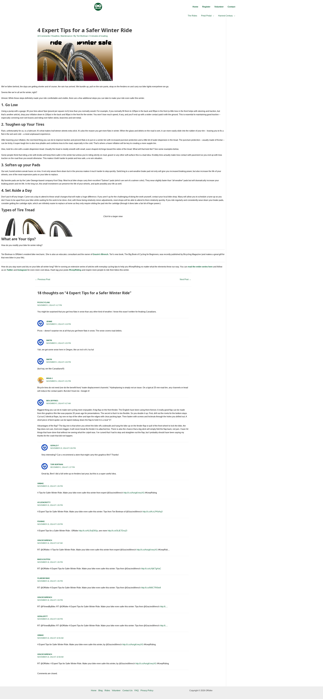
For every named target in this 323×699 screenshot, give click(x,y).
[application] (213, 16)
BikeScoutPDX (43, 559)
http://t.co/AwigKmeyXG (133, 493)
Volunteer (116, 690)
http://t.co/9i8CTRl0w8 (151, 588)
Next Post (185, 279)
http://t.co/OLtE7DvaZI (117, 531)
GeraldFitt (42, 616)
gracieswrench (44, 540)
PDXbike (41, 521)
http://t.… (164, 606)
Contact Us (127, 690)
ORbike (40, 483)
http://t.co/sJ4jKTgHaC (151, 569)
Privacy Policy (147, 690)
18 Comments (43, 36)
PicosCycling (43, 302)
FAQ (136, 690)
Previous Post (42, 279)
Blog (100, 690)
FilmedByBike (43, 578)
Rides (107, 690)
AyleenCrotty (44, 502)
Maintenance (66, 36)
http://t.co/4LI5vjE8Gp (88, 531)
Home (93, 690)
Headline (55, 36)
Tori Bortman (56, 464)
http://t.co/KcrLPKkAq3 (152, 512)
